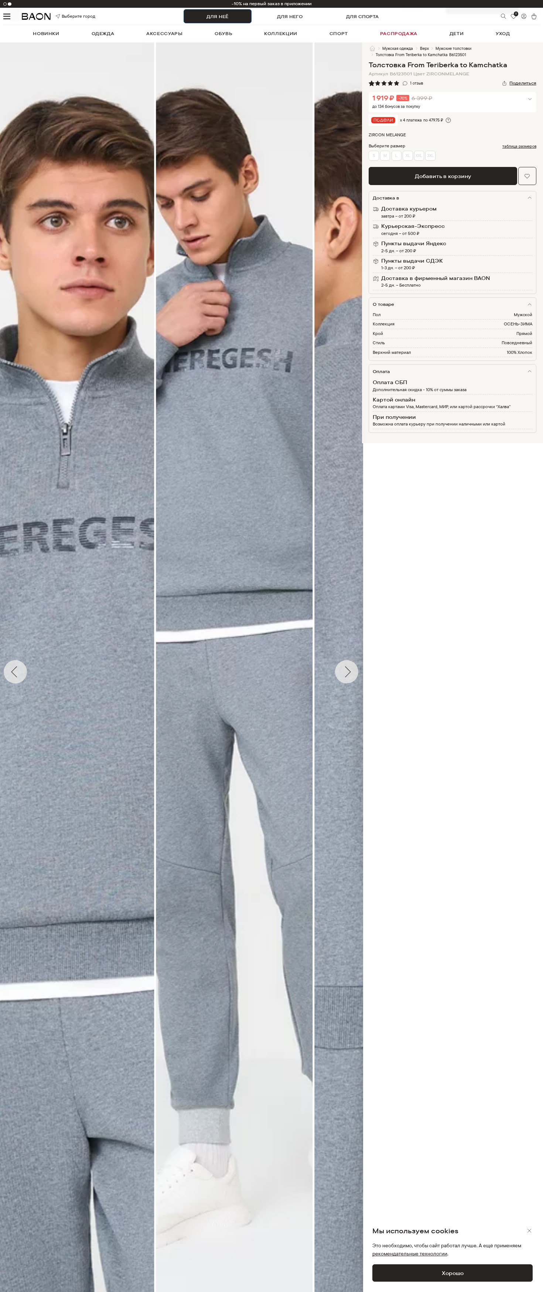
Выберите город (69, 16)
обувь (223, 33)
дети (457, 33)
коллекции (280, 33)
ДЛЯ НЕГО (290, 16)
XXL (419, 155)
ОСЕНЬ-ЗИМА (518, 324)
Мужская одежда (397, 48)
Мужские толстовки (453, 48)
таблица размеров (519, 146)
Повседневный (517, 342)
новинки (46, 33)
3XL (430, 155)
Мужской (523, 314)
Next (367, 672)
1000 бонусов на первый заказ (271, 3)
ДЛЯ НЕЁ (217, 16)
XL (408, 155)
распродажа (398, 33)
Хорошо (453, 1273)
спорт (338, 33)
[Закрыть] (529, 1230)
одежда (103, 33)
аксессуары (164, 33)
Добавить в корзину (443, 176)
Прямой (524, 333)
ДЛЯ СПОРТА (362, 16)
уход (503, 33)
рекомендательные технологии (409, 1253)
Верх (424, 48)
